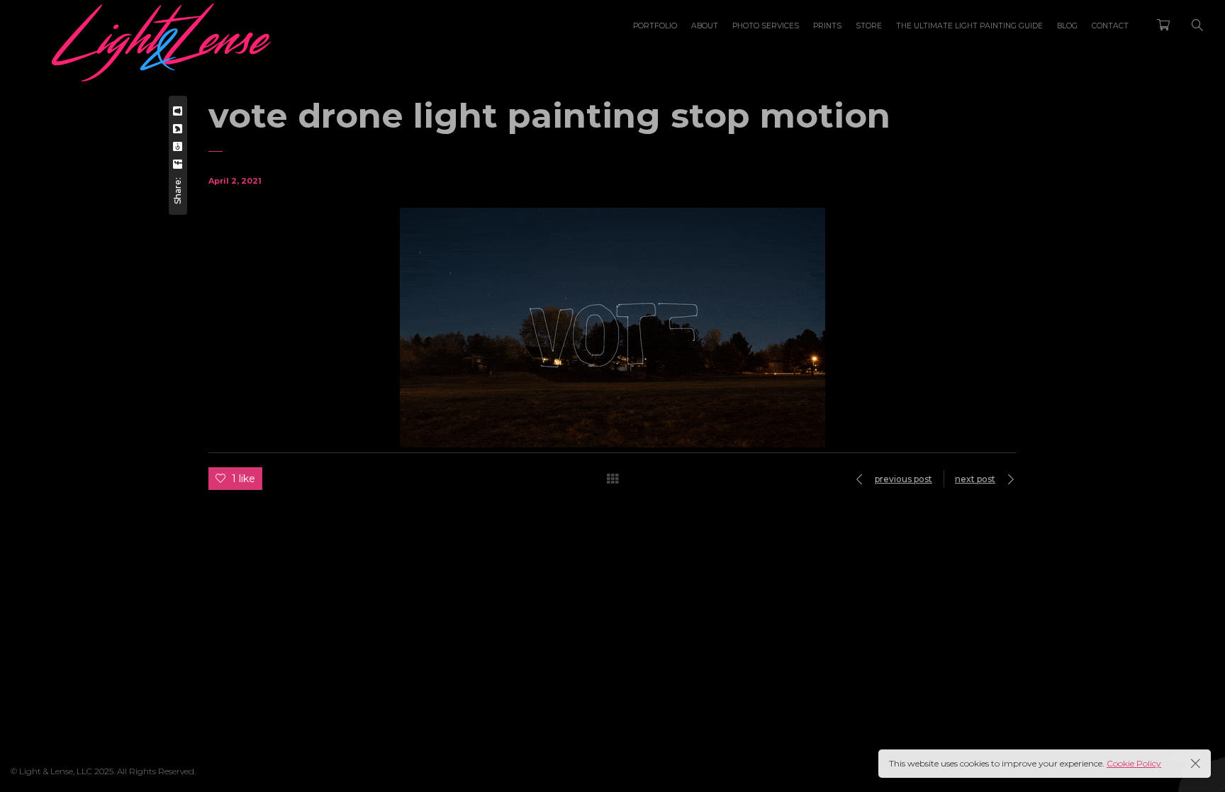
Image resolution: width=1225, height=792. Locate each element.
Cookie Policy (1134, 763)
